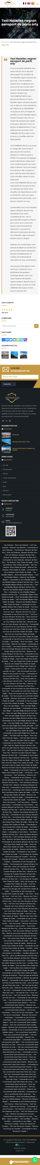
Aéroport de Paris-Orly (21, 442)
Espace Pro (20, 1150)
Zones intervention (9, 478)
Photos (5, 473)
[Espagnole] (32, 3)
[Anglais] (28, 3)
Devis (5, 482)
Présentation (7, 469)
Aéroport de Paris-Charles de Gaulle (23, 449)
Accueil (5, 42)
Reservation (7, 495)
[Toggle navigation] (37, 4)
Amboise (15, 435)
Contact (6, 490)
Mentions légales (20, 1148)
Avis (4, 486)
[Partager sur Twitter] (3, 420)
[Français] (24, 3)
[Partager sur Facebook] (6, 420)
